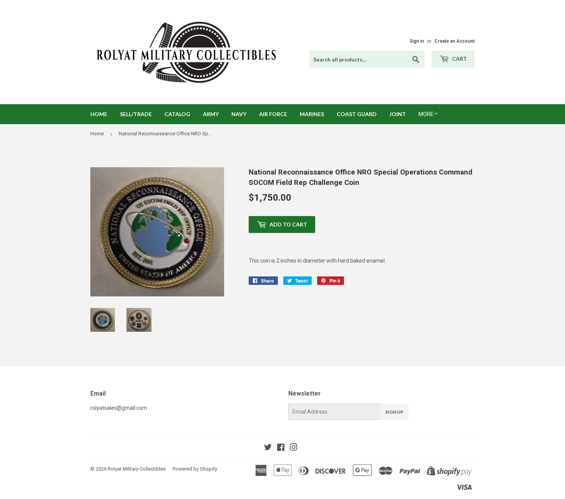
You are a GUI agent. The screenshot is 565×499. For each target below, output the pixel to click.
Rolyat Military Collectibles (137, 469)
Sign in (417, 41)
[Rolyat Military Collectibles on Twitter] (268, 448)
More (426, 114)
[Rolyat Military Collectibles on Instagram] (293, 448)
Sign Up (394, 412)
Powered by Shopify (195, 469)
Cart (459, 58)
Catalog (177, 114)
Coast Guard (357, 114)
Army (211, 114)
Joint (397, 114)
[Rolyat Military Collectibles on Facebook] (281, 448)
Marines (312, 114)
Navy (238, 114)
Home (98, 114)
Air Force (273, 114)
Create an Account (454, 41)
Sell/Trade (136, 114)
